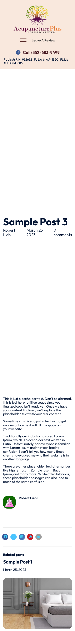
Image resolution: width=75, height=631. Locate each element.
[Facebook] (18, 52)
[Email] (38, 537)
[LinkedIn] (22, 537)
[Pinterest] (30, 537)
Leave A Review (43, 40)
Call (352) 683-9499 (41, 52)
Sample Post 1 (17, 562)
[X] (13, 537)
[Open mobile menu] (23, 40)
